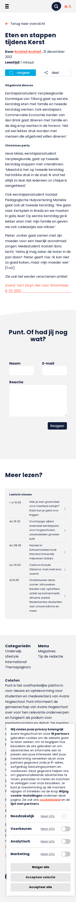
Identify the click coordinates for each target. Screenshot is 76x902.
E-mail (48, 363)
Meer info (48, 816)
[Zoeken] (56, 6)
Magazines (47, 651)
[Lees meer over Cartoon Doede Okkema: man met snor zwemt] (38, 569)
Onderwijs (13, 651)
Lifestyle (12, 656)
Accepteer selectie (40, 877)
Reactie (16, 382)
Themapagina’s (18, 667)
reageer (23, 72)
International (16, 661)
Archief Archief (27, 51)
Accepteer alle (40, 887)
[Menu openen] (7, 6)
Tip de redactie (50, 656)
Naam (14, 363)
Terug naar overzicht (27, 23)
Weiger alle (40, 867)
